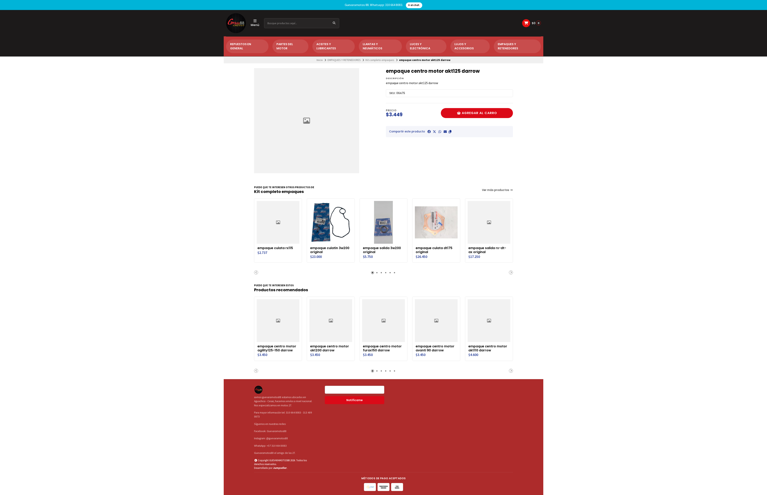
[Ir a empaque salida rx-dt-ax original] (489, 222)
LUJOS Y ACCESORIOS (464, 46)
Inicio (320, 60)
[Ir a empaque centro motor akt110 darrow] (489, 320)
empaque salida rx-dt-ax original (487, 250)
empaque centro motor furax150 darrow (382, 348)
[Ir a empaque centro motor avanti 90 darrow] (436, 320)
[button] (450, 131)
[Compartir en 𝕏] (434, 131)
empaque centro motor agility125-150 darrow (276, 348)
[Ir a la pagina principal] (236, 23)
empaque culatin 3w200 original (329, 250)
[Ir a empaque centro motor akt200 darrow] (331, 320)
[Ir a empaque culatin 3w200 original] (331, 222)
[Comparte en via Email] (445, 131)
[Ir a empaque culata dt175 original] (436, 222)
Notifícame (354, 400)
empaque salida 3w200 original (382, 250)
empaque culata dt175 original (434, 250)
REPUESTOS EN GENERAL (240, 46)
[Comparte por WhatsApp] (440, 131)
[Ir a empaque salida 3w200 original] (383, 222)
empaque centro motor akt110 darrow (487, 348)
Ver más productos (496, 190)
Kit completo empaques (380, 60)
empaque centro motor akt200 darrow (329, 348)
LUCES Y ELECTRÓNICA (420, 46)
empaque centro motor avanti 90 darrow (435, 348)
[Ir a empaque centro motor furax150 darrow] (383, 320)
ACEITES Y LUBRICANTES (326, 46)
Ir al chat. (414, 5)
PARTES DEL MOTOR (284, 46)
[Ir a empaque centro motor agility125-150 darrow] (278, 320)
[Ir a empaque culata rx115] (278, 222)
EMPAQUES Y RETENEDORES (508, 46)
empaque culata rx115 (275, 248)
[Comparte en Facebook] (429, 131)
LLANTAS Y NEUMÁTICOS (372, 46)
